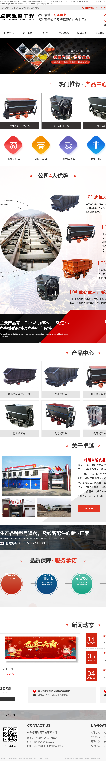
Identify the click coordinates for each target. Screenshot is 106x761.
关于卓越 (27, 33)
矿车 (45, 33)
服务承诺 (95, 746)
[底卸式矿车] (14, 146)
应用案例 (82, 33)
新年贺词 (8, 669)
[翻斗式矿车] (41, 146)
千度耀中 (46, 758)
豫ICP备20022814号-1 (27, 758)
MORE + (19, 393)
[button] (50, 71)
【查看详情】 (11, 674)
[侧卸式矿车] (69, 146)
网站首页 (9, 33)
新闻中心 (95, 741)
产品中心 (64, 33)
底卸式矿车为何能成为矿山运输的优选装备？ (59, 691)
